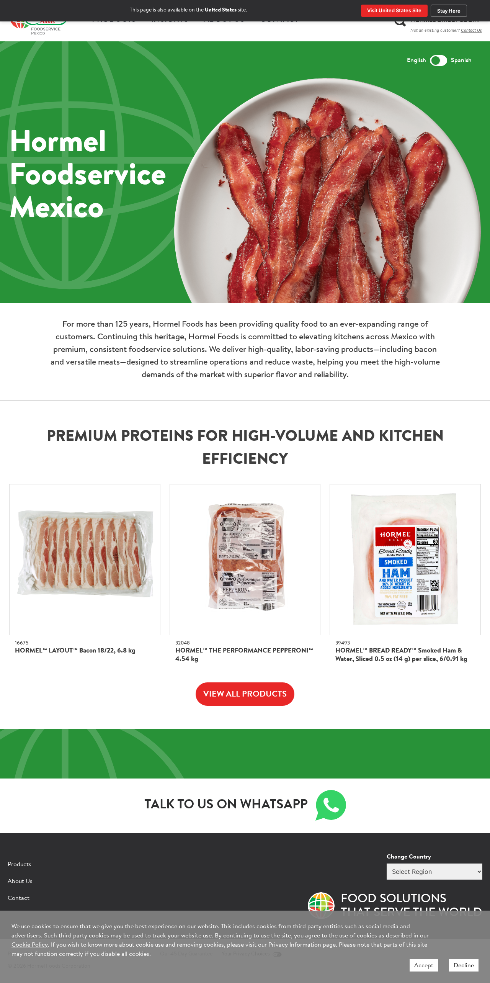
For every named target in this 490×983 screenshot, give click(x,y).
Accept (423, 966)
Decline (464, 966)
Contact (18, 898)
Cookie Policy (29, 945)
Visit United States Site (394, 10)
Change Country (409, 857)
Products (19, 865)
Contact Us (471, 30)
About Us (20, 881)
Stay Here (449, 11)
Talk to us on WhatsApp (226, 805)
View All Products (245, 694)
